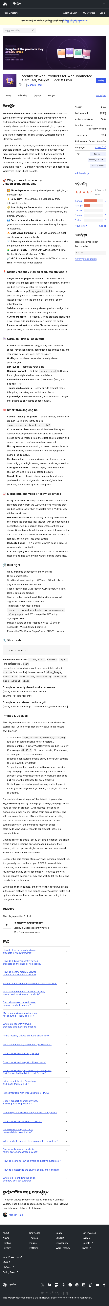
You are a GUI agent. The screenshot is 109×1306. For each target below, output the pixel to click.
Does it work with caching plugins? (21, 1053)
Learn (59, 1232)
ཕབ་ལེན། (101, 80)
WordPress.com (12, 1257)
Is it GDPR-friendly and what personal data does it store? (18, 1131)
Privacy (7, 1248)
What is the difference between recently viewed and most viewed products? (24, 993)
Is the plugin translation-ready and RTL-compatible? (30, 1112)
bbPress (8, 1267)
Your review (81, 225)
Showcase (34, 1232)
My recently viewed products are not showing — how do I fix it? (20, 1014)
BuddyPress (10, 1272)
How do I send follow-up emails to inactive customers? (32, 1161)
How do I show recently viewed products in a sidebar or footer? (19, 973)
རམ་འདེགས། (101, 95)
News (6, 1237)
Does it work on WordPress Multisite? (22, 1121)
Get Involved (89, 1232)
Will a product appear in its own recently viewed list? (30, 1141)
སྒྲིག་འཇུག (37, 95)
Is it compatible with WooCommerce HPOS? (26, 1093)
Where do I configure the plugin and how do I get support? (19, 1179)
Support (60, 1237)
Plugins (33, 1243)
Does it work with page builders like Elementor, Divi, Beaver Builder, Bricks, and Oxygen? (27, 1072)
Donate (87, 1243)
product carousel (98, 154)
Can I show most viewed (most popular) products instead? (19, 1003)
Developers (62, 1243)
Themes (33, 1237)
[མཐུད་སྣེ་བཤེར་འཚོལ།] (33, 30)
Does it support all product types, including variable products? (20, 1102)
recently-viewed (98, 165)
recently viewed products (97, 160)
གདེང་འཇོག (22, 95)
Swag (86, 1248)
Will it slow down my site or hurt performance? (27, 1044)
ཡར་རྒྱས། (51, 95)
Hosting (7, 1243)
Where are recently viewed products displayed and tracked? (20, 1025)
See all (102, 225)
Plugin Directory (10, 13)
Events (86, 1237)
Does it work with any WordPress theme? (24, 1062)
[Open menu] (104, 4)
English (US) (100, 147)
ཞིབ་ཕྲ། (8, 95)
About (6, 1232)
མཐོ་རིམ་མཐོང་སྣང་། (83, 173)
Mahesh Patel (34, 84)
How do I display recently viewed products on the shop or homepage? (22, 962)
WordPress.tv (64, 1248)
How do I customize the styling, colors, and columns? (31, 1169)
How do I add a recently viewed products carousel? (30, 983)
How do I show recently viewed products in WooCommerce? (19, 951)
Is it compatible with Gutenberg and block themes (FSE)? (19, 1082)
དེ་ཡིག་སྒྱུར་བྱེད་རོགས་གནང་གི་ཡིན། (75, 21)
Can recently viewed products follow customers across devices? (20, 1150)
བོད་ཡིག (13, 1285)
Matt (7, 1262)
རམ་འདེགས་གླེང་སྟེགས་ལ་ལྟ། (86, 259)
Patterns (33, 1248)
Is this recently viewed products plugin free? (26, 1035)
